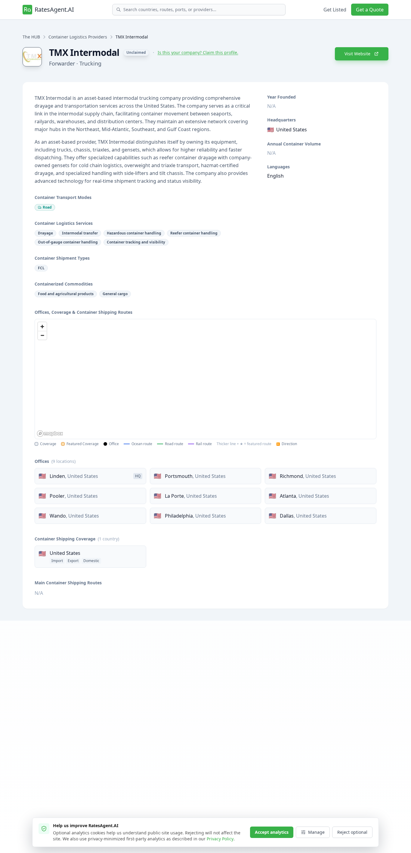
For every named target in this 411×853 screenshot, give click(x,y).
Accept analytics (272, 832)
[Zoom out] (42, 335)
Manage (316, 832)
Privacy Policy (220, 839)
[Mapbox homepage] (50, 433)
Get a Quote (370, 9)
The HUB (31, 37)
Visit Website (357, 54)
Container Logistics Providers (77, 37)
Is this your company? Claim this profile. (198, 52)
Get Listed (334, 9)
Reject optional (352, 832)
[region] (205, 379)
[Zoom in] (42, 326)
